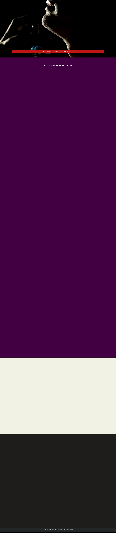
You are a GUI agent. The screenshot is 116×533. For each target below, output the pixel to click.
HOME (43, 51)
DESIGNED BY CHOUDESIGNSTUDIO (58, 529)
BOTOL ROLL (58, 51)
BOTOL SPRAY (69, 51)
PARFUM (49, 51)
